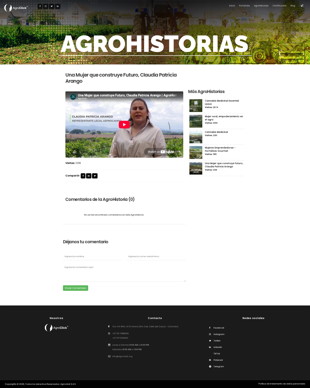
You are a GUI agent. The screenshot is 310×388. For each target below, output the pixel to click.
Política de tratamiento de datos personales (281, 383)
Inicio (232, 5)
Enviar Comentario (75, 288)
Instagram (218, 334)
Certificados (279, 5)
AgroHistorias (261, 5)
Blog (292, 5)
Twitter (217, 340)
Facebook (218, 327)
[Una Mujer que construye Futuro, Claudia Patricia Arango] (83, 176)
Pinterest (218, 360)
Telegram (218, 366)
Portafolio (244, 5)
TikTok (216, 353)
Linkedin (217, 347)
